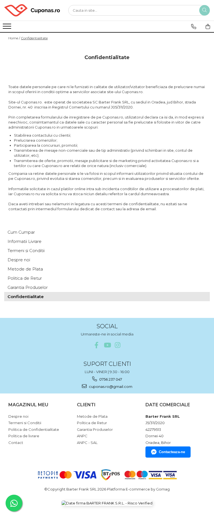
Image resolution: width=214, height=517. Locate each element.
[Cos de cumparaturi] (208, 26)
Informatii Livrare (25, 241)
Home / (14, 38)
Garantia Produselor (28, 287)
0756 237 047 (110, 379)
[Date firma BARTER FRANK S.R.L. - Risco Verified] (107, 503)
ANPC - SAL (87, 442)
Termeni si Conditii (26, 250)
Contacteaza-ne (172, 452)
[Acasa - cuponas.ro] (32, 10)
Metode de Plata (25, 269)
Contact (15, 442)
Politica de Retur (25, 278)
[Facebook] (96, 345)
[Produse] (8, 28)
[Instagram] (118, 345)
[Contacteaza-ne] (193, 26)
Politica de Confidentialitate (33, 429)
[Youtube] (107, 345)
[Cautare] (204, 10)
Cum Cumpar (21, 232)
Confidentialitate (34, 38)
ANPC (82, 436)
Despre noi (19, 259)
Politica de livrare (23, 436)
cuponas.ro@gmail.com (110, 386)
